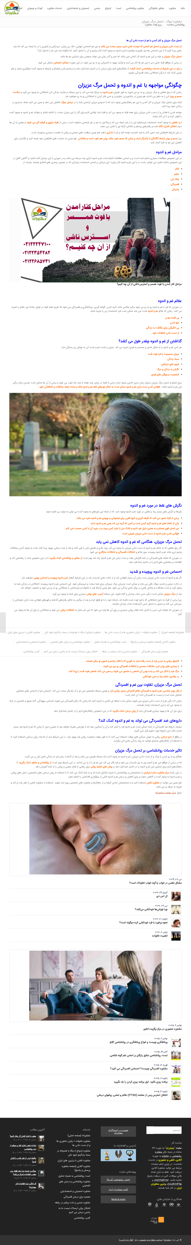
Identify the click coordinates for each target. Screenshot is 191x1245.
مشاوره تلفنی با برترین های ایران (74, 1161)
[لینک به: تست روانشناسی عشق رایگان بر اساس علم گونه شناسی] (176, 1055)
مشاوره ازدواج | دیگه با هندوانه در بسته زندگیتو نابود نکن (73, 1153)
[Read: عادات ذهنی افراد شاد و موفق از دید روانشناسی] (41, 1147)
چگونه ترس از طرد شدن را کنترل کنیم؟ (23, 1160)
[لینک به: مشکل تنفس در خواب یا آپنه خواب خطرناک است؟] (95, 839)
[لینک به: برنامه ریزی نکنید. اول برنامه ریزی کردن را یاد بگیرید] (176, 1082)
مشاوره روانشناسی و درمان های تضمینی (74, 1184)
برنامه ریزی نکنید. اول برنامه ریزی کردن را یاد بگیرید (140, 1082)
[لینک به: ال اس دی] (176, 896)
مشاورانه (170, 1148)
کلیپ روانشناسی (82, 1218)
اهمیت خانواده (159, 936)
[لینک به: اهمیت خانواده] (176, 936)
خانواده (165, 1156)
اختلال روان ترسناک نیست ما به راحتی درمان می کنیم (74, 1210)
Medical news (118, 1199)
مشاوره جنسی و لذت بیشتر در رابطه (72, 1203)
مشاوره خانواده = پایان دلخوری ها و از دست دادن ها (73, 1143)
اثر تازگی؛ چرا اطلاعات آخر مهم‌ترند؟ (25, 1185)
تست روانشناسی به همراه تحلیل (74, 1176)
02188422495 (174, 1184)
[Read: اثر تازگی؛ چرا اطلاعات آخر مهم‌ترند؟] (41, 1186)
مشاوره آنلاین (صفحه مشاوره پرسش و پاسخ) (76, 1168)
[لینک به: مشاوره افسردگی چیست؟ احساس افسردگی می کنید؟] (176, 1068)
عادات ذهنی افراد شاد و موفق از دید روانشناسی (23, 1147)
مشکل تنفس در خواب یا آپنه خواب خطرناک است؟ (155, 883)
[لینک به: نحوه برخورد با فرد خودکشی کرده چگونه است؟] (176, 922)
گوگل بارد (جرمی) (126, 1240)
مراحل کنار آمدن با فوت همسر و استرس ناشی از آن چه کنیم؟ (149, 284)
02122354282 (161, 1180)
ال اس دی (161, 896)
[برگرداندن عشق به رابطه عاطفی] (188, 622)
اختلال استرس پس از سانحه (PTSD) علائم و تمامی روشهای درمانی (132, 1095)
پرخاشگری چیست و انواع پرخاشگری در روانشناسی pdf (138, 1042)
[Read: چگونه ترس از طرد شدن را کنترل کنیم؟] (41, 1160)
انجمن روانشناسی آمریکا (118, 1179)
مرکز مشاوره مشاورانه (165, 793)
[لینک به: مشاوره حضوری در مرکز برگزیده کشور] (95, 986)
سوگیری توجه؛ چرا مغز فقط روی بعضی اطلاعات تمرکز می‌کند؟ (23, 1172)
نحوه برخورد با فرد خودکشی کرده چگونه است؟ (143, 922)
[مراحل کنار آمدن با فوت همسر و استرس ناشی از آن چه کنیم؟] (95, 240)
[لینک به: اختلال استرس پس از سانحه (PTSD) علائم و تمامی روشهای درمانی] (176, 1095)
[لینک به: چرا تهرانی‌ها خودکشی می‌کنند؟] (176, 909)
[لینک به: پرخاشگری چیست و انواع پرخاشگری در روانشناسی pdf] (176, 1042)
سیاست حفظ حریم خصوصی (150, 1240)
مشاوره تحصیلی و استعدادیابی (75, 1191)
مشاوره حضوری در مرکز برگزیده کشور (162, 1029)
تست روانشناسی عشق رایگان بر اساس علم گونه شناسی (138, 1055)
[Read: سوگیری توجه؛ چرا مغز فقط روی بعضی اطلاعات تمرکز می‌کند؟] (41, 1173)
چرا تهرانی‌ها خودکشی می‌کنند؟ (151, 909)
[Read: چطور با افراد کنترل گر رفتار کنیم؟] (41, 1138)
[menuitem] (182, 8)
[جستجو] (140, 25)
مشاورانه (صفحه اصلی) (79, 1136)
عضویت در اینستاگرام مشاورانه (118, 1131)
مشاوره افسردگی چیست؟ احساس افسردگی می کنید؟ (138, 1069)
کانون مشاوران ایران (118, 1189)
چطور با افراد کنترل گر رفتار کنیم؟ (23, 1136)
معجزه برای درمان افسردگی (77, 1197)
